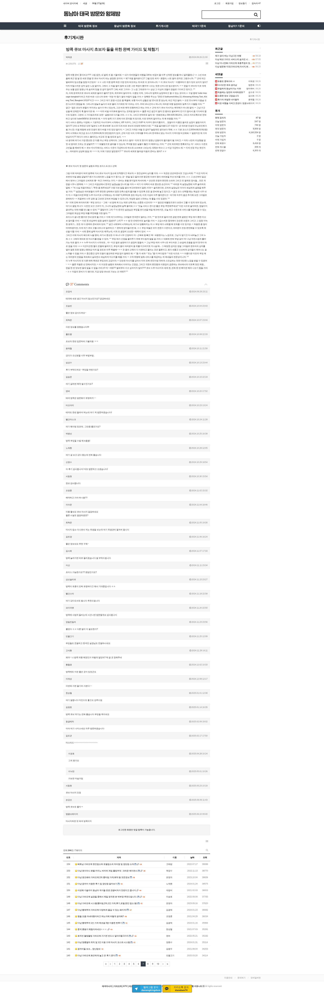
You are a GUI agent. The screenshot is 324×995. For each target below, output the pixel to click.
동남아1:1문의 (236, 26)
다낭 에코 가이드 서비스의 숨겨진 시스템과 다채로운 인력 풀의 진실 (245, 59)
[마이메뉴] (259, 26)
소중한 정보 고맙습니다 (228, 96)
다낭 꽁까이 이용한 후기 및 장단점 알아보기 (97, 884)
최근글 (219, 48)
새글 (85, 3)
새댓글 (219, 74)
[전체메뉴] (65, 26)
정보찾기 (243, 3)
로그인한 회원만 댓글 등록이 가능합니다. (136, 830)
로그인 (217, 3)
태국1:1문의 (199, 26)
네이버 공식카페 (70, 3)
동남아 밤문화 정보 (125, 26)
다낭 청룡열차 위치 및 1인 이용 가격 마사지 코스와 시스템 (103, 942)
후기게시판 (162, 26)
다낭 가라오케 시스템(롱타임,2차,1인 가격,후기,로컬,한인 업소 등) (107, 903)
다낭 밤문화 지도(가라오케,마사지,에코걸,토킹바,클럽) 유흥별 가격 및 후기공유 (250, 66)
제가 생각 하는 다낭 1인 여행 (228, 56)
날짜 (192, 857)
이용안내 (228, 978)
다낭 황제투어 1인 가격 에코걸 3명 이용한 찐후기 (100, 923)
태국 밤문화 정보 (87, 26)
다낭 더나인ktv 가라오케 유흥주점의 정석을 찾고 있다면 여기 (242, 63)
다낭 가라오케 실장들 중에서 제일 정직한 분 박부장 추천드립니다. (107, 897)
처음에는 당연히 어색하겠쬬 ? (231, 92)
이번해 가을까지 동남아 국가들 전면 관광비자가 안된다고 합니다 (106, 890)
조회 (205, 857)
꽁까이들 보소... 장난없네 (89, 949)
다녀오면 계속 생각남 (227, 85)
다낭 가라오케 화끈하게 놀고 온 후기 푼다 (96, 955)
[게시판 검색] (207, 850)
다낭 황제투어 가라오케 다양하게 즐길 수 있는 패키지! (102, 910)
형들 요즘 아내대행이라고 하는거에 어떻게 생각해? (100, 916)
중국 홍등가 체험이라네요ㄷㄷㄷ (92, 929)
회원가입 (229, 3)
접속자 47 (256, 3)
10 (158, 964)
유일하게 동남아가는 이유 (229, 88)
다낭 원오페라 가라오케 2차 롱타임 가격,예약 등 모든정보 (103, 877)
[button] (207, 63)
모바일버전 (256, 978)
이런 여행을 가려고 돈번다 (229, 103)
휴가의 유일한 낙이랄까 (228, 99)
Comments (79, 284)
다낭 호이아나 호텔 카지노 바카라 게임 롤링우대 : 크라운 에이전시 (107, 871)
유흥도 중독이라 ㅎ (226, 81)
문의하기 (241, 978)
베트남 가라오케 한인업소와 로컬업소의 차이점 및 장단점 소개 (105, 864)
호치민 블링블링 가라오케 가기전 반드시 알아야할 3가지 (103, 936)
